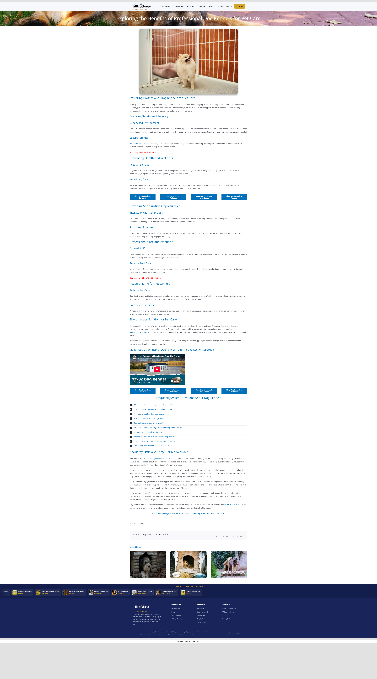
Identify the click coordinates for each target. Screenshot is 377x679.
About (228, 6)
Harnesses (190, 6)
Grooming (201, 6)
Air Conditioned (176, 615)
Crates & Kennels (202, 612)
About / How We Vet (229, 608)
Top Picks (239, 6)
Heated (173, 612)
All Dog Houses (176, 619)
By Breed (221, 6)
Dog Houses (166, 6)
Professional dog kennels (140, 143)
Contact (224, 615)
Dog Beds (200, 619)
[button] (188, 405)
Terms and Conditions (183, 641)
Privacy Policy (226, 619)
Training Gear (201, 622)
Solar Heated (175, 608)
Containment (178, 6)
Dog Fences (201, 615)
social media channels (233, 504)
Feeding (211, 6)
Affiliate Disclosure (228, 612)
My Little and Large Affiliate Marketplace (156, 458)
